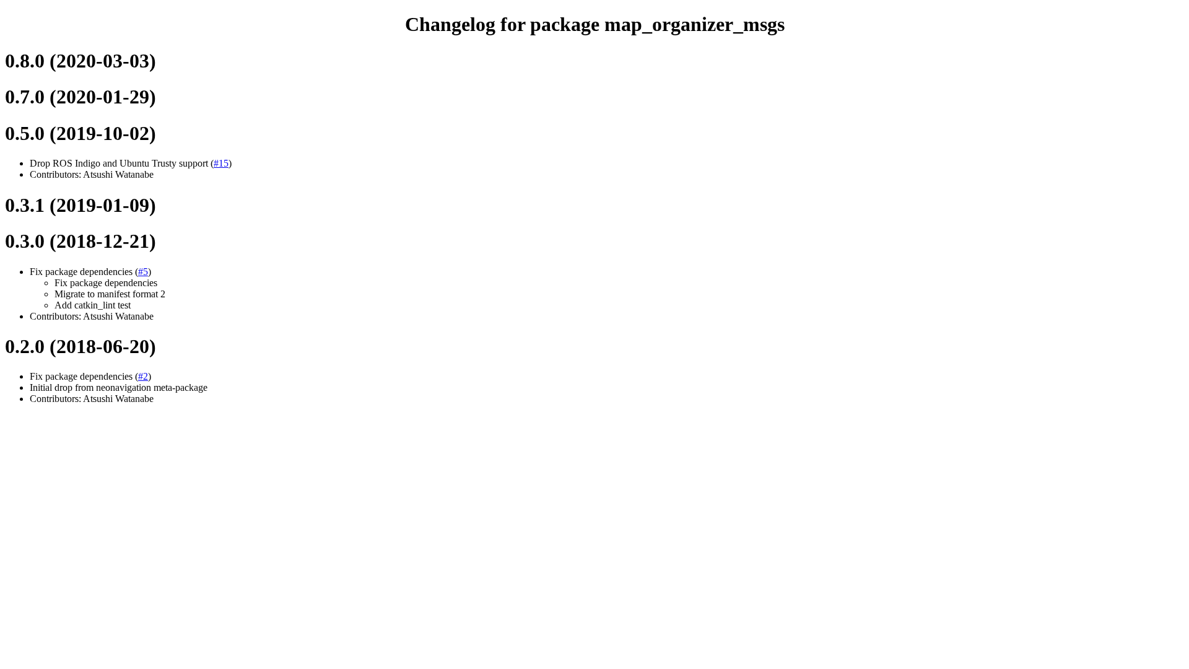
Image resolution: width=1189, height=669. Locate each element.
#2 (143, 376)
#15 (221, 163)
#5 (143, 271)
